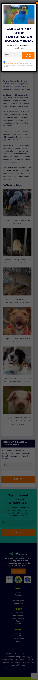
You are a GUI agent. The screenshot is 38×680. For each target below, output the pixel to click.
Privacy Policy (13, 63)
